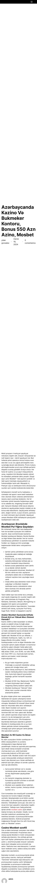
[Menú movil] (32, 2)
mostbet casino (16, 810)
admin (11, 879)
